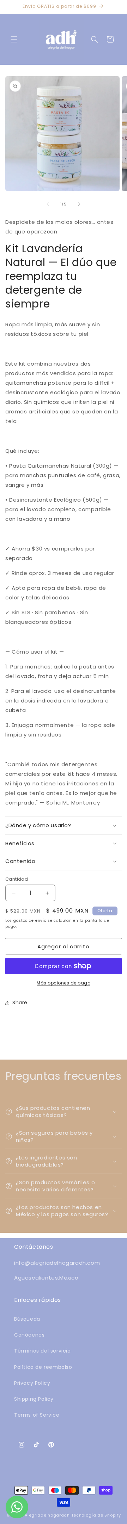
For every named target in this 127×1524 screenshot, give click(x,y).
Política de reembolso (43, 1367)
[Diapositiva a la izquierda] (48, 204)
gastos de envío (30, 920)
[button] (14, 39)
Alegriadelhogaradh (47, 1515)
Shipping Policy (34, 1398)
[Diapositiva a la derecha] (79, 204)
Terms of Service (37, 1414)
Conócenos (29, 1334)
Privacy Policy (32, 1383)
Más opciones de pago (63, 983)
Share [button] (20, 1002)
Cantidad (16, 879)
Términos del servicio (42, 1350)
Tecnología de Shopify (96, 1515)
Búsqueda (27, 1318)
